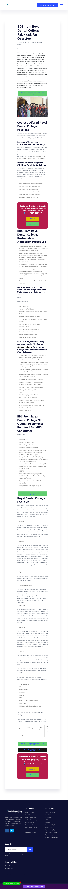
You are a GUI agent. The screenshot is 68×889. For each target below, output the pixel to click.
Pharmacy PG (48, 827)
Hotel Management (30, 830)
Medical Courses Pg (50, 813)
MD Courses (48, 818)
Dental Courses (29, 815)
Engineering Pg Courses (51, 835)
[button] (34, 886)
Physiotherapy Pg (50, 830)
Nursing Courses (29, 822)
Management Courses (31, 827)
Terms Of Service (10, 866)
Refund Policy (9, 868)
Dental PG (48, 815)
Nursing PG (48, 822)
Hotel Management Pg (51, 837)
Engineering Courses (30, 832)
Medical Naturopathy (31, 820)
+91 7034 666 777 (34, 213)
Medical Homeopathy (31, 818)
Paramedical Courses (31, 825)
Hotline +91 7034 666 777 (47, 5)
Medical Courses (29, 813)
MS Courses (48, 820)
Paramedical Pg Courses (51, 825)
